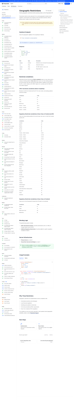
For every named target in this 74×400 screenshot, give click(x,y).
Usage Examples (63, 29)
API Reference (13, 6)
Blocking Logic (62, 25)
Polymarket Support (34, 312)
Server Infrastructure (63, 27)
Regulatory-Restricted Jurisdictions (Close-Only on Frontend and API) (66, 20)
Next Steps (62, 32)
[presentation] (36, 274)
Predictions (4, 6)
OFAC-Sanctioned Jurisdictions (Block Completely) (66, 17)
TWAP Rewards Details (60, 1)
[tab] (21, 258)
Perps (9, 6)
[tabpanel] (36, 275)
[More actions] (53, 11)
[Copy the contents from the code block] (52, 38)
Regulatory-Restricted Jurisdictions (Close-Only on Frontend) (66, 23)
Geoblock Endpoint (63, 11)
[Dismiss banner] (72, 1)
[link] (27, 326)
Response (62, 13)
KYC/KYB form (45, 245)
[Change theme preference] (71, 3)
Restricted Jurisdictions (64, 15)
